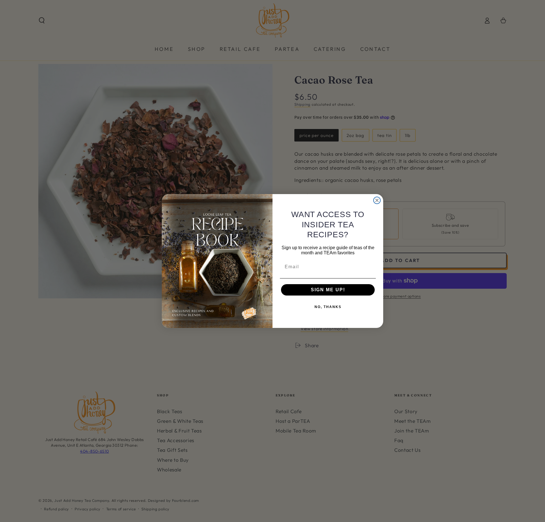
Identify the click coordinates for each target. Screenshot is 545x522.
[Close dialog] (377, 200)
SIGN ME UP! (328, 289)
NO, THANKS (328, 307)
